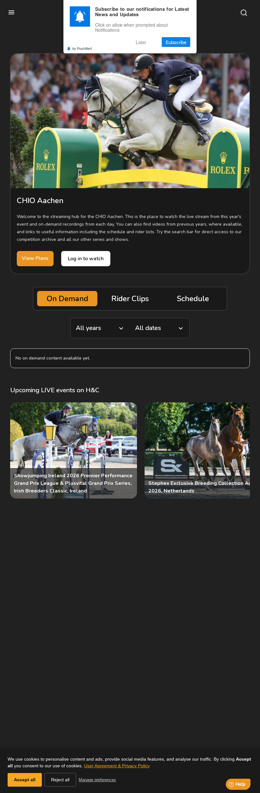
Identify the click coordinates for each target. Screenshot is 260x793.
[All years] (100, 328)
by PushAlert (82, 48)
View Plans (35, 258)
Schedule (193, 299)
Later (141, 42)
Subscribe (176, 42)
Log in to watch (86, 258)
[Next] (240, 451)
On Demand (67, 299)
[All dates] (160, 328)
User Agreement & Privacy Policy (117, 765)
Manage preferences (97, 779)
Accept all (25, 779)
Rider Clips (130, 299)
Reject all (60, 779)
